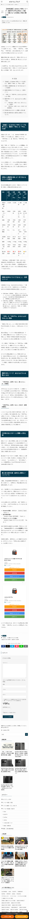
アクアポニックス (5, 896)
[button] (3, 646)
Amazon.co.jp (21, 916)
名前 (4, 684)
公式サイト (6, 916)
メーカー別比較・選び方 (9, 808)
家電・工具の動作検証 (8, 828)
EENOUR (8, 893)
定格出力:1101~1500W (6, 639)
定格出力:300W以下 (20, 900)
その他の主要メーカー (8, 822)
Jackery (4, 17)
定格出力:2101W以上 (6, 907)
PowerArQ (19, 893)
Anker (5, 811)
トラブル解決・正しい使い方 (10, 805)
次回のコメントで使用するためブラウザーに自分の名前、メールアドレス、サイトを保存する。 (15, 700)
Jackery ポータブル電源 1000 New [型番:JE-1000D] (13, 559)
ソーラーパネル (13, 896)
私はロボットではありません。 (10, 712)
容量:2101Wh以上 (5, 911)
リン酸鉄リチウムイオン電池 (12, 637)
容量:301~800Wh (22, 907)
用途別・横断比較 (7, 825)
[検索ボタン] (27, 1)
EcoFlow (5, 817)
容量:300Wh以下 (14, 907)
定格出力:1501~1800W (6, 905)
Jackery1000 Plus (8, 597)
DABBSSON (20, 891)
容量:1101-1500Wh (14, 909)
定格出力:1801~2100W (16, 905)
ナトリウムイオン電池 (22, 896)
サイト (4, 694)
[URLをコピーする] (26, 646)
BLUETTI (5, 814)
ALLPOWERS (4, 891)
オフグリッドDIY (7, 799)
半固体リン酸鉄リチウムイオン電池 (8, 900)
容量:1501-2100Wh (23, 909)
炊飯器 (20, 911)
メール (4, 689)
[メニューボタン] (1, 1)
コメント (5, 662)
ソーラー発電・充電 (7, 802)
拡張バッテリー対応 (14, 911)
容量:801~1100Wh (15, 639)
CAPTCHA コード (6, 707)
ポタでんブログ (14, 1)
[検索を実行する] (26, 734)
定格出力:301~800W (6, 902)
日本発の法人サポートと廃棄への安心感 (15, 110)
